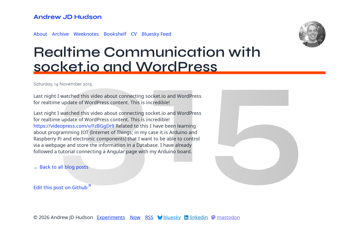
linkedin (199, 217)
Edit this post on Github (60, 187)
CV (134, 34)
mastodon (228, 217)
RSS (149, 217)
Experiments (111, 217)
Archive (60, 34)
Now (135, 217)
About (40, 34)
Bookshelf (115, 34)
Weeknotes (86, 34)
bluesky (172, 217)
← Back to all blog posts (60, 167)
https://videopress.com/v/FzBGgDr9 (73, 126)
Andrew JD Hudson (67, 17)
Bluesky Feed (156, 34)
